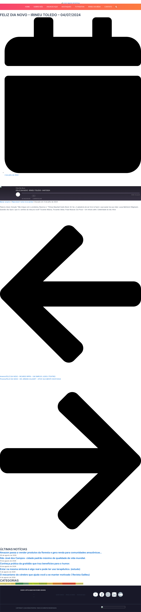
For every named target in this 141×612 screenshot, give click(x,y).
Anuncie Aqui (52, 7)
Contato (108, 7)
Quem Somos (60, 595)
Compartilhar (37, 198)
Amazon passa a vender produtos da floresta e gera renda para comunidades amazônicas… (51, 552)
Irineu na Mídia (94, 7)
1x (33, 195)
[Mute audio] (24, 195)
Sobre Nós (38, 7)
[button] (116, 6)
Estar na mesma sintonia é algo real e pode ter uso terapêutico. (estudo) (40, 569)
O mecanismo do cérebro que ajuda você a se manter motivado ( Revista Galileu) (45, 574)
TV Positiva (79, 7)
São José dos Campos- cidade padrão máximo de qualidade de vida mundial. (43, 558)
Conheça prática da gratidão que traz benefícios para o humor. (35, 563)
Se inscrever (26, 198)
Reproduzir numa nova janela (22, 202)
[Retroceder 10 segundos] (29, 195)
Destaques (66, 7)
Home (27, 7)
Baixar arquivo (5, 202)
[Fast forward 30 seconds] (39, 195)
